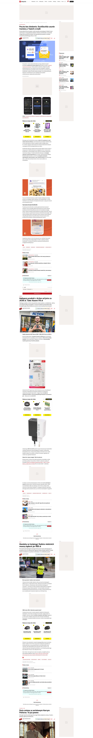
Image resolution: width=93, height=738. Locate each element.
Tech (24, 22)
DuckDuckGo (33, 247)
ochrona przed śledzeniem (50, 247)
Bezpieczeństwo (28, 22)
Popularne (49, 275)
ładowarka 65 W (44, 493)
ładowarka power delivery (37, 493)
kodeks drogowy (34, 659)
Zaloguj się (71, 1)
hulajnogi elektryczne (26, 659)
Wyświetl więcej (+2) (37, 293)
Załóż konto (49, 280)
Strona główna (21, 22)
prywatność (28, 247)
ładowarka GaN (29, 493)
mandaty (39, 659)
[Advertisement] (46, 12)
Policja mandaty (44, 659)
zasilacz (24, 493)
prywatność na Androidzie (40, 247)
